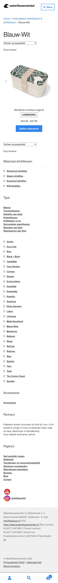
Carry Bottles (13, 266)
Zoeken (29, 578)
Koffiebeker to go (12, 220)
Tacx (9, 366)
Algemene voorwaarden (15, 466)
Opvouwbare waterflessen (16, 224)
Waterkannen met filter (14, 230)
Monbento (12, 331)
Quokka (11, 381)
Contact (7, 479)
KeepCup (11, 301)
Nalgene (11, 336)
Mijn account (9, 578)
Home (6, 18)
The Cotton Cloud (16, 376)
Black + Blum (13, 256)
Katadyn (11, 296)
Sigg (9, 356)
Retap (10, 341)
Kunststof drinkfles (16, 180)
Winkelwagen (45, 575)
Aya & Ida (11, 246)
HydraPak (11, 286)
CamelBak (12, 261)
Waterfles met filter (12, 227)
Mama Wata (12, 326)
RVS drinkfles (13, 185)
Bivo (9, 251)
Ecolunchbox (13, 281)
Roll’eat (10, 346)
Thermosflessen (11, 210)
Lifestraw (11, 316)
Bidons (7, 207)
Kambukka (12, 291)
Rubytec (11, 351)
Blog (5, 476)
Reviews (7, 472)
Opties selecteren (29, 128)
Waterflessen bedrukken (15, 469)
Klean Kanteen (14, 306)
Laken (10, 311)
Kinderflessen (10, 217)
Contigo (11, 271)
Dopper (10, 276)
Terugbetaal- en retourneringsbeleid (21, 462)
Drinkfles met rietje (12, 214)
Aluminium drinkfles (17, 170)
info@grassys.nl (11, 520)
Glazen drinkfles (15, 175)
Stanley (10, 361)
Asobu (10, 241)
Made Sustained (15, 321)
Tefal (9, 371)
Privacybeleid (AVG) (14, 562)
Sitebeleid (8, 459)
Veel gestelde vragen (14, 456)
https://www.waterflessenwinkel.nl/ (21, 524)
